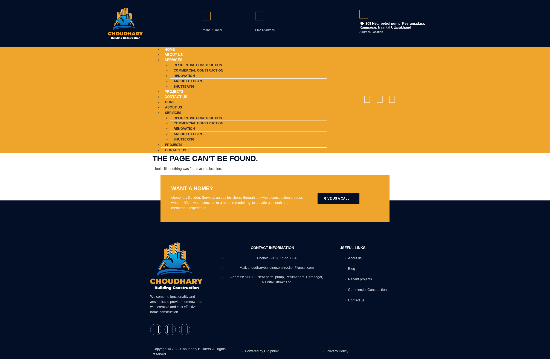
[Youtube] (392, 99)
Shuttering (184, 139)
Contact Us (176, 97)
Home (170, 102)
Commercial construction (198, 70)
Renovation (184, 76)
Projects (173, 145)
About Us (173, 107)
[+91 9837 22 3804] (206, 16)
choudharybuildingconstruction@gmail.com (291, 25)
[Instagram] (379, 99)
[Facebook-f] (367, 99)
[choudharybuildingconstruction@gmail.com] (259, 16)
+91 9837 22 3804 (215, 25)
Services (173, 60)
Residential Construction (198, 65)
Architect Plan (188, 81)
